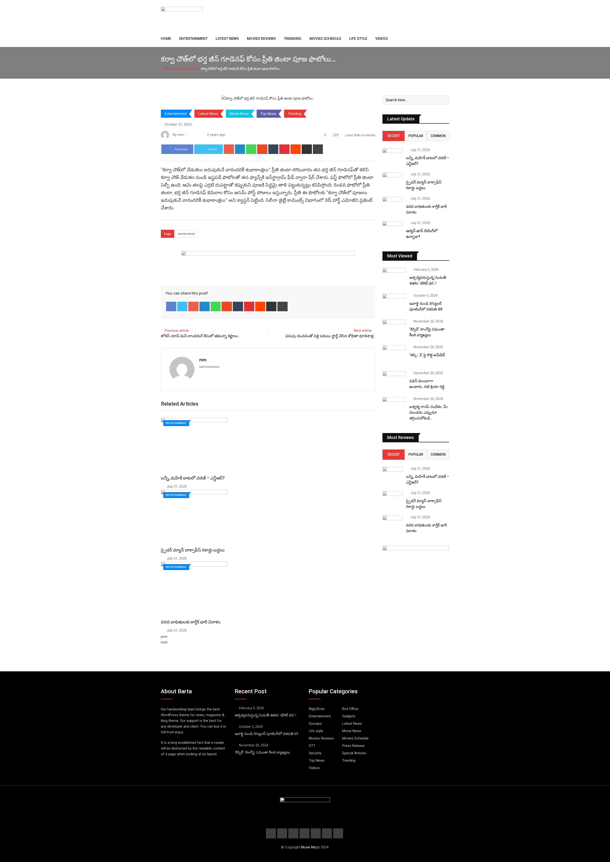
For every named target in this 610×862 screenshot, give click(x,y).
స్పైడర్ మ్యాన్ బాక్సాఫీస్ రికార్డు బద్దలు (192, 549)
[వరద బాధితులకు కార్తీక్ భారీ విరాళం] (392, 205)
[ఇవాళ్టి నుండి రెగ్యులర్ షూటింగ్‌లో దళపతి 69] (394, 303)
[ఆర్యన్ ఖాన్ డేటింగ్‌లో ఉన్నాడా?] (392, 229)
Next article (362, 330)
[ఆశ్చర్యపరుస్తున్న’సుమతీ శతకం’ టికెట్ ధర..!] (394, 277)
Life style (358, 38)
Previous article (177, 330)
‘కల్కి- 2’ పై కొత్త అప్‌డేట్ (427, 355)
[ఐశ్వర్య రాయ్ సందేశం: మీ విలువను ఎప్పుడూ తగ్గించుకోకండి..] (394, 406)
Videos (381, 38)
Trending (292, 38)
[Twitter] (182, 306)
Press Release (353, 746)
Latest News (227, 38)
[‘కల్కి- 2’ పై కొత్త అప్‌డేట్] (394, 354)
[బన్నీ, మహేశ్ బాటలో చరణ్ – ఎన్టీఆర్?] (392, 156)
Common (438, 136)
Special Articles (354, 753)
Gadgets (348, 716)
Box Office (350, 709)
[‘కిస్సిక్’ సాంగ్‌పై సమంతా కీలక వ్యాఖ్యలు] (394, 329)
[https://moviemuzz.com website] (189, 135)
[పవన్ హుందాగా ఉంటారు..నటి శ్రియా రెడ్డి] (394, 380)
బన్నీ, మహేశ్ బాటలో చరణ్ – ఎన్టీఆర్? (193, 477)
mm (202, 359)
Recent (393, 136)
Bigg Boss (317, 709)
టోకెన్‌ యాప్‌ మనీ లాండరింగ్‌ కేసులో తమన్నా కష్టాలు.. (200, 336)
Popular (415, 136)
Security (315, 753)
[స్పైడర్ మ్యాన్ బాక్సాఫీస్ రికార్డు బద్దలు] (392, 181)
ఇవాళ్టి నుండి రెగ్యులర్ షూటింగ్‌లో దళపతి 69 (266, 734)
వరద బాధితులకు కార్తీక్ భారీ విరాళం (190, 621)
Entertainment (193, 38)
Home (166, 38)
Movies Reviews (261, 38)
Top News (268, 114)
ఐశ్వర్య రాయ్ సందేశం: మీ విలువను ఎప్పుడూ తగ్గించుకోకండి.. (428, 412)
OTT (312, 746)
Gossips (315, 723)
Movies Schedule (325, 38)
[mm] (194, 135)
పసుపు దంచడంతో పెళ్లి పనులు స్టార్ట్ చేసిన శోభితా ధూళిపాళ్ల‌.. (330, 336)
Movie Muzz (310, 847)
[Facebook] (171, 306)
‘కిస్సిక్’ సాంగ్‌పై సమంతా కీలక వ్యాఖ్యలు (262, 752)
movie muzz (186, 233)
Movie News (239, 114)
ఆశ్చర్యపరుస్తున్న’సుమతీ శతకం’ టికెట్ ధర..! (265, 715)
